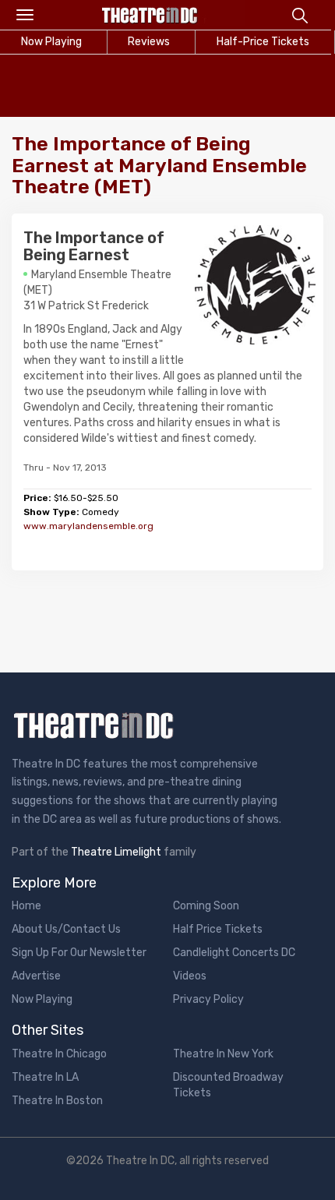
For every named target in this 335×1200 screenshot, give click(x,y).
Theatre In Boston (57, 1100)
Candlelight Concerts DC (234, 952)
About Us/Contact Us (66, 929)
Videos (189, 976)
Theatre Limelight (116, 852)
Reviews (149, 41)
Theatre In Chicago (59, 1054)
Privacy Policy (208, 999)
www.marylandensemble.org (88, 526)
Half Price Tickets (218, 929)
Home (26, 905)
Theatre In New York (223, 1054)
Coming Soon (206, 905)
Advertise (36, 976)
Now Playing (42, 999)
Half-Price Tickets (263, 41)
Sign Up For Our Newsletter (79, 952)
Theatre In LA (45, 1077)
